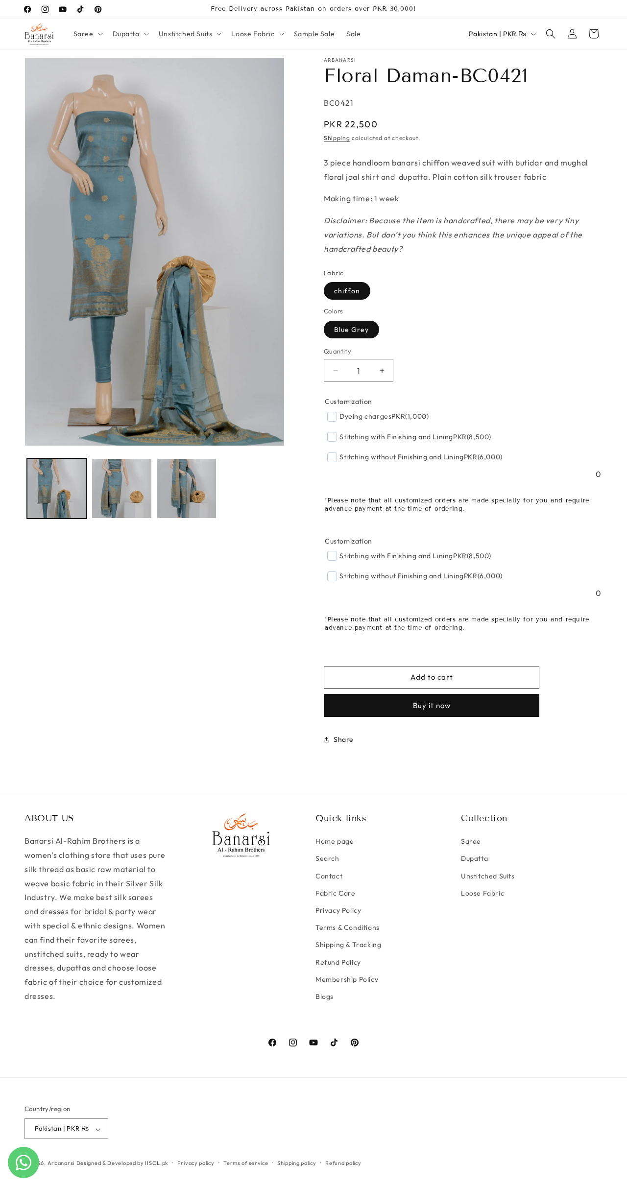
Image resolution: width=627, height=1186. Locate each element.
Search (327, 858)
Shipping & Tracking (348, 945)
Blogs (324, 996)
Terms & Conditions (347, 928)
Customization (348, 401)
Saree (471, 841)
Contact (328, 876)
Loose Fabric (482, 893)
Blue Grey (351, 329)
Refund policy (343, 1163)
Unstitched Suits (488, 876)
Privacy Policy (338, 910)
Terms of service (245, 1163)
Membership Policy (346, 979)
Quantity (337, 351)
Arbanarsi (61, 1163)
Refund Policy (338, 962)
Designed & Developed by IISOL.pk (122, 1163)
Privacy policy (196, 1163)
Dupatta (474, 858)
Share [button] (344, 739)
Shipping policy (296, 1163)
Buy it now (432, 705)
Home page (334, 841)
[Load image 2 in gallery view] (121, 488)
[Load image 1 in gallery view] (57, 488)
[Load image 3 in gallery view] (187, 488)
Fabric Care (335, 893)
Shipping (337, 138)
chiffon (347, 290)
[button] (87, 34)
